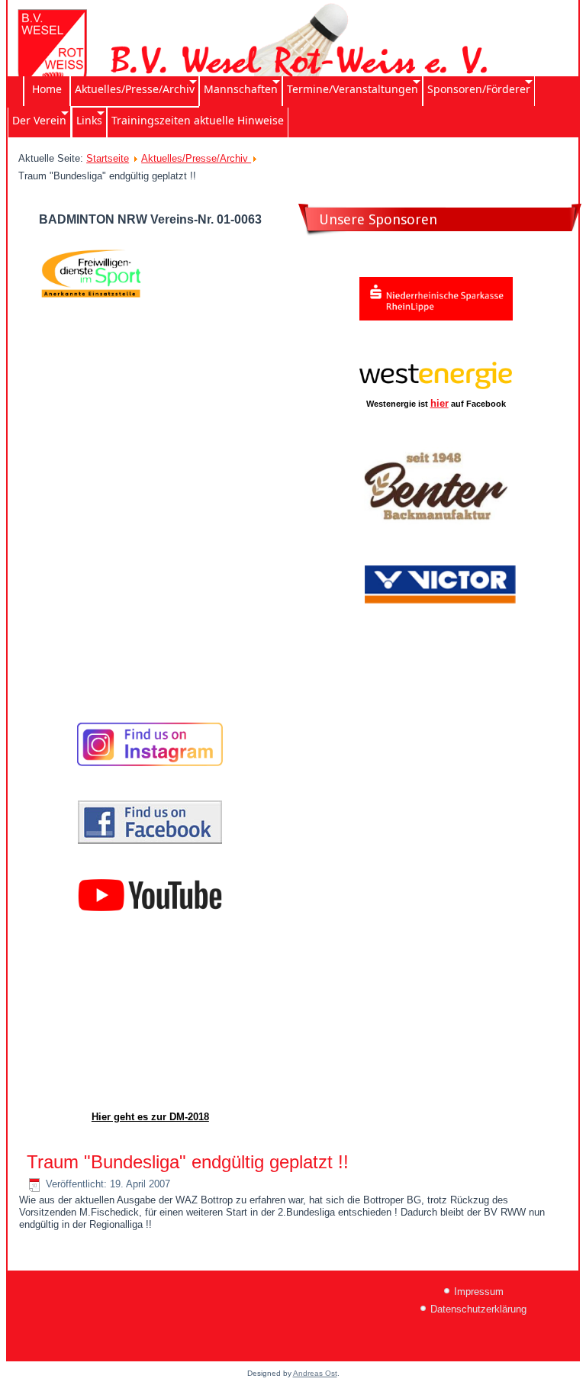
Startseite (107, 158)
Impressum (479, 1291)
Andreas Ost (315, 1373)
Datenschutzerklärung (478, 1309)
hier (439, 403)
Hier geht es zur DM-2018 (150, 1116)
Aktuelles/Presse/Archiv (196, 158)
